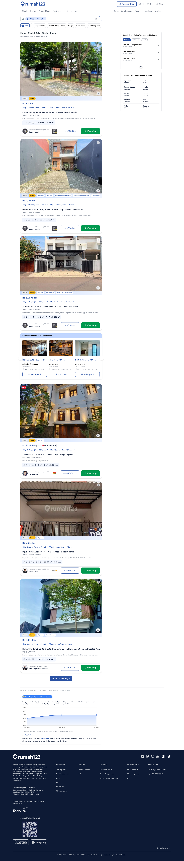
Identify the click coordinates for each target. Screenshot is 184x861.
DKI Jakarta (42, 690)
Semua (126, 40)
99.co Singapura (133, 774)
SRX (128, 778)
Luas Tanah (80, 25)
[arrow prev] (24, 69)
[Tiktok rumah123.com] (169, 756)
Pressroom (60, 787)
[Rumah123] (33, 4)
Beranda (23, 690)
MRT (144, 40)
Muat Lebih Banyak (61, 678)
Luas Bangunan (94, 25)
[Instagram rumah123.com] (152, 756)
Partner (58, 778)
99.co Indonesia (133, 770)
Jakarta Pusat (53, 690)
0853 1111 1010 (34, 794)
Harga (70, 25)
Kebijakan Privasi (106, 770)
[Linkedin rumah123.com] (163, 756)
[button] (57, 19)
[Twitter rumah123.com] (147, 756)
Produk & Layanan (62, 774)
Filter (25, 25)
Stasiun (136, 40)
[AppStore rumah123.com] (21, 842)
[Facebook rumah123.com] (142, 756)
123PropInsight (61, 791)
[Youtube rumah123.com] (157, 756)
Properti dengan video (56, 25)
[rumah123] (26, 757)
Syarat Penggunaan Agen (109, 778)
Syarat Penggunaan (107, 774)
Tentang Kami (61, 770)
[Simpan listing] (98, 45)
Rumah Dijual (32, 690)
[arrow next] (97, 69)
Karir (57, 782)
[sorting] (32, 25)
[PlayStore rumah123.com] (39, 842)
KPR (80, 774)
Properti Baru (40, 25)
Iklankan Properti (84, 770)
